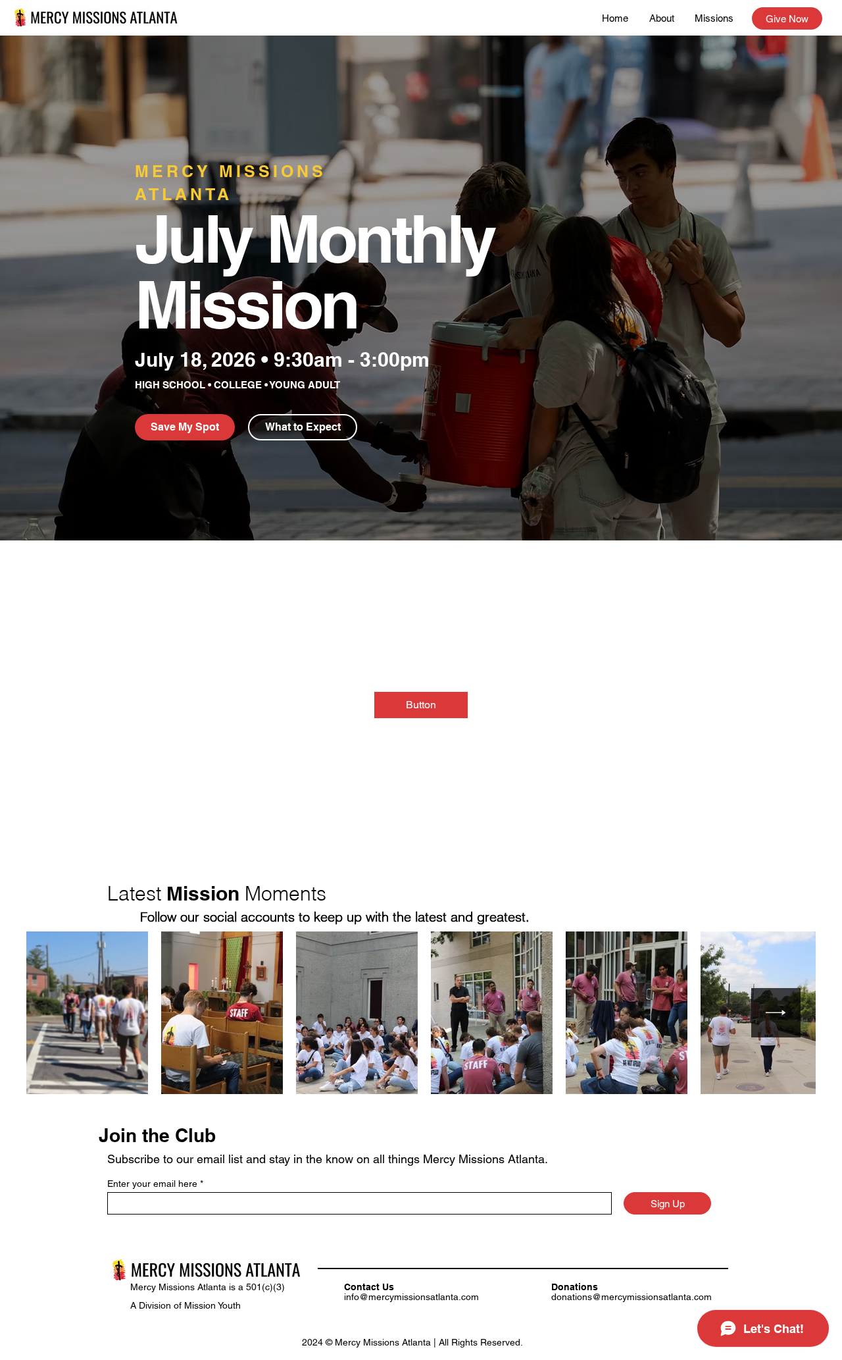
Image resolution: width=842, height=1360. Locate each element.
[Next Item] (776, 1012)
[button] (185, 427)
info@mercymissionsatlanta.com (411, 1297)
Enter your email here (152, 1183)
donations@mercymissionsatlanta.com (631, 1297)
